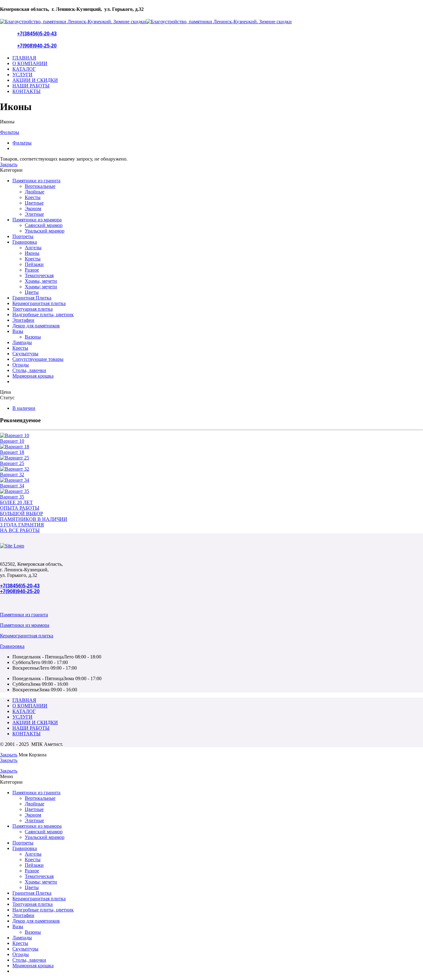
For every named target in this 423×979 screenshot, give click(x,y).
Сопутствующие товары (37, 359)
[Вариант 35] (211, 491)
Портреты (22, 236)
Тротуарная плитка (32, 309)
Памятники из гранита (36, 180)
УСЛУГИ (22, 74)
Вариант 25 (12, 463)
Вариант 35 (12, 496)
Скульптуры (25, 353)
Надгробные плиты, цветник (43, 314)
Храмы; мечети (41, 286)
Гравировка (24, 242)
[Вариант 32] (211, 469)
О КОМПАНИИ (29, 63)
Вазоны (33, 336)
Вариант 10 (12, 441)
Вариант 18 (12, 452)
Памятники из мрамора (37, 219)
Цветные (34, 203)
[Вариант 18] (211, 447)
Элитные (34, 214)
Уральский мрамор (44, 230)
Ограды (20, 364)
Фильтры (9, 132)
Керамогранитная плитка (39, 303)
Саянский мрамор (44, 225)
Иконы (32, 253)
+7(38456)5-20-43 (37, 33)
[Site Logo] (12, 545)
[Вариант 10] (211, 435)
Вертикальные (40, 186)
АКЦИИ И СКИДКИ (35, 80)
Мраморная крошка (33, 376)
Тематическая (39, 275)
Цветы (32, 292)
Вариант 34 (12, 485)
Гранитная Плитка (31, 297)
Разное (32, 269)
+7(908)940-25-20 (37, 45)
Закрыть (8, 164)
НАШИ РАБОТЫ (31, 85)
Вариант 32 (12, 474)
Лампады (22, 342)
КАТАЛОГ (24, 69)
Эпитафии (23, 320)
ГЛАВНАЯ (24, 57)
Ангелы (33, 247)
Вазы (17, 331)
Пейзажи (34, 264)
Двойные (34, 191)
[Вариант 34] (211, 480)
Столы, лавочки (29, 370)
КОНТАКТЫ (26, 91)
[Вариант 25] (211, 458)
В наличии (23, 408)
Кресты (33, 197)
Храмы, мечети (41, 281)
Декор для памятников (36, 325)
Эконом (33, 208)
